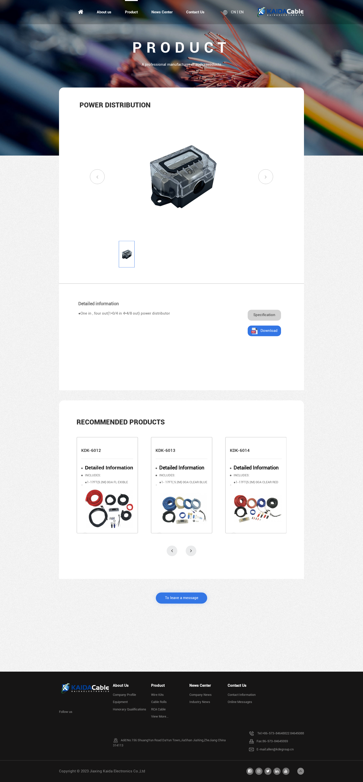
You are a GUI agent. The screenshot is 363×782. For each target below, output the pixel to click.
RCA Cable (158, 709)
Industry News (199, 702)
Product (131, 12)
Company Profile (124, 695)
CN (233, 12)
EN (241, 12)
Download (269, 330)
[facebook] (249, 771)
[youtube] (285, 771)
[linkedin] (276, 771)
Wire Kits (157, 695)
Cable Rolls (159, 702)
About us (104, 12)
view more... (159, 716)
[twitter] (267, 771)
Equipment (120, 702)
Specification (264, 315)
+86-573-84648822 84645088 (283, 733)
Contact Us (195, 12)
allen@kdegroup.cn (280, 749)
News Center (162, 12)
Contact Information (242, 695)
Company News (200, 695)
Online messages (240, 702)
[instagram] (258, 771)
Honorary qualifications (129, 709)
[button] (97, 176)
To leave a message (181, 598)
